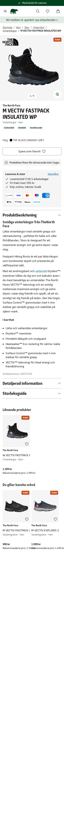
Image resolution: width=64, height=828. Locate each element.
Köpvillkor (53, 174)
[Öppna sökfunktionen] (38, 11)
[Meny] (5, 11)
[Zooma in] (57, 94)
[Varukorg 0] (58, 11)
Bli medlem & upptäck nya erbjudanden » (32, 20)
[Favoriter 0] (47, 11)
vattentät (41, 271)
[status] (32, 96)
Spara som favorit (29, 151)
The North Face (11, 105)
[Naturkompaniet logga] (14, 11)
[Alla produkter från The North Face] (10, 42)
